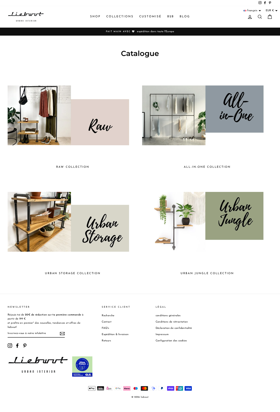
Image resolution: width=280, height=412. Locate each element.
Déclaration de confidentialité (174, 328)
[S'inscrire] (62, 333)
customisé (150, 16)
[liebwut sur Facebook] (17, 345)
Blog (185, 16)
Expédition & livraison (115, 334)
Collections (120, 16)
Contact (106, 322)
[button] (252, 11)
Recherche (108, 315)
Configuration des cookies (171, 340)
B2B (170, 16)
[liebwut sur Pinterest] (24, 345)
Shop (95, 16)
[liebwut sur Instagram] (10, 345)
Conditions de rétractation (172, 322)
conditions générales (168, 315)
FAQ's (105, 328)
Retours (106, 340)
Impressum (162, 334)
